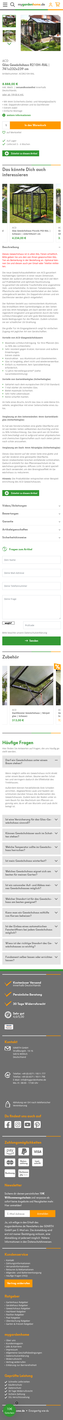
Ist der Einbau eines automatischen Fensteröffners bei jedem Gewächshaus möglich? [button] (28, 929)
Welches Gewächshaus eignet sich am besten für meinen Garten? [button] (28, 872)
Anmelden (42, 1213)
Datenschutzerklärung (35, 632)
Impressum (12, 1349)
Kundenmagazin (14, 1343)
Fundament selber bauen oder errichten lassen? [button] (28, 958)
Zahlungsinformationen (18, 1263)
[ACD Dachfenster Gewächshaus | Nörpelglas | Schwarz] (31, 685)
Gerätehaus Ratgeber (17, 1305)
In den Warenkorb (35, 125)
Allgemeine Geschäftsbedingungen (24, 1352)
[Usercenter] (50, 5)
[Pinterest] (38, 1124)
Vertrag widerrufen (18, 1283)
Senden (33, 640)
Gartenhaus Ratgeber (17, 1302)
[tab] (31, 761)
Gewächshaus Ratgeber (18, 1308)
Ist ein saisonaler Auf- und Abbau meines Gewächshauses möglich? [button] (28, 886)
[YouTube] (29, 1124)
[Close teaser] (16, 1403)
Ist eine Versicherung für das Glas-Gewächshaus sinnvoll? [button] (28, 820)
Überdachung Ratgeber (18, 1320)
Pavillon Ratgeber (15, 1314)
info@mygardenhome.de (33, 1079)
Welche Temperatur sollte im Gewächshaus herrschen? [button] (28, 848)
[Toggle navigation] (5, 4)
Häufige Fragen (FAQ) (17, 1275)
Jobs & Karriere (14, 1346)
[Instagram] (19, 1124)
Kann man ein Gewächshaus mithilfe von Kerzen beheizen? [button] (27, 913)
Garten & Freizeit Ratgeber (19, 1323)
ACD (5, 60)
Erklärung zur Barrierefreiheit (21, 1365)
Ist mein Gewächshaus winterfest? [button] (25, 860)
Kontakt (10, 1260)
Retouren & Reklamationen (20, 1269)
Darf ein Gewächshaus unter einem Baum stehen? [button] (26, 761)
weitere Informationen (18, 115)
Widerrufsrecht (14, 1358)
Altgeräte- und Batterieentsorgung (23, 1272)
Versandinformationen (17, 1266)
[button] (9, 1410)
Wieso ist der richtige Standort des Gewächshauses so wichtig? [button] (28, 944)
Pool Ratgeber (13, 1317)
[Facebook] (9, 1124)
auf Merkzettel (14, 132)
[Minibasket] (58, 5)
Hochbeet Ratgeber (16, 1311)
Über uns (11, 1340)
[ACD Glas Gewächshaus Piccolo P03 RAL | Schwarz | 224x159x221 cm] (31, 203)
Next (9, 43)
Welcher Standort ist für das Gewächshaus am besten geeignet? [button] (28, 900)
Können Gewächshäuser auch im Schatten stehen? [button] (29, 834)
